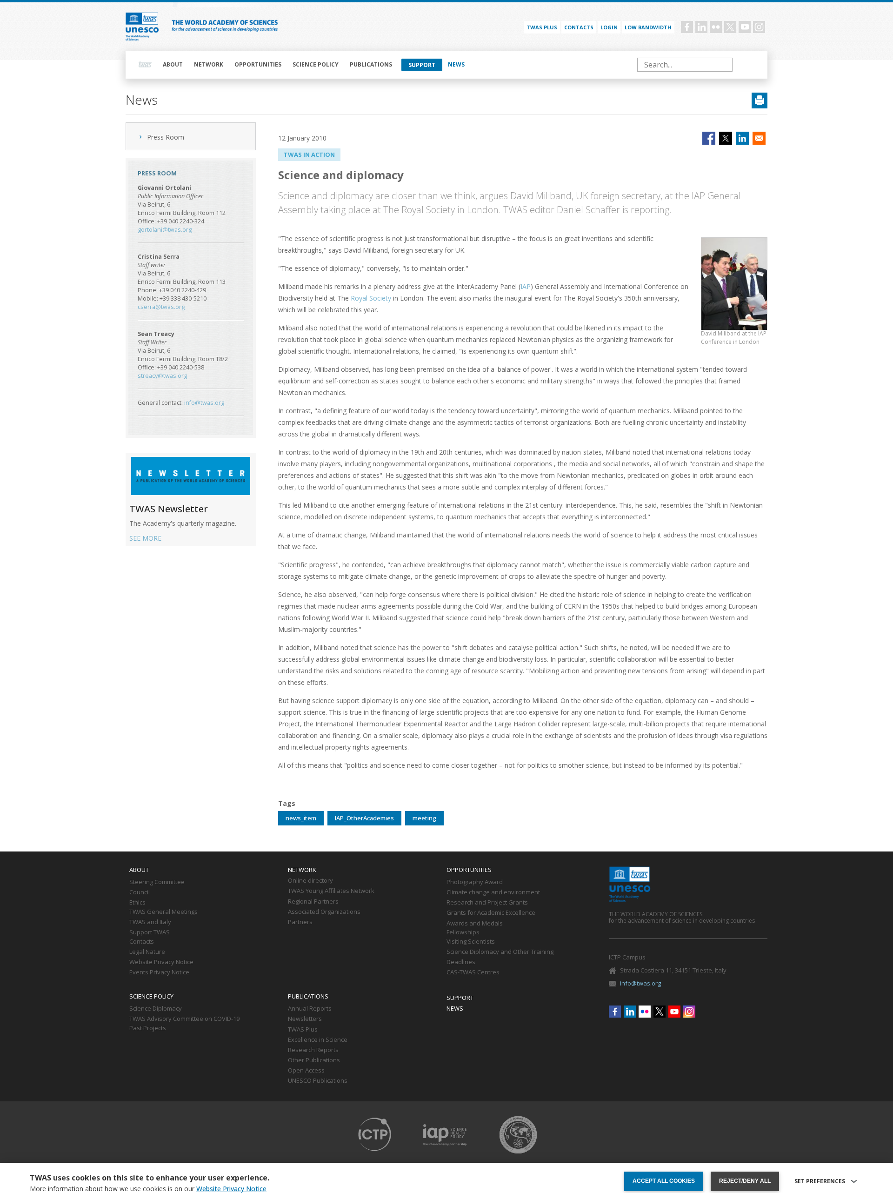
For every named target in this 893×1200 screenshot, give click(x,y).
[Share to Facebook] (708, 138)
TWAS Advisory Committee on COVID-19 (184, 1019)
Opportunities (257, 64)
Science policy (316, 64)
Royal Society (371, 298)
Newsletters (305, 1019)
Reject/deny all (745, 1181)
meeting (424, 818)
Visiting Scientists (470, 941)
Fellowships (463, 932)
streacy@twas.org (162, 376)
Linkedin (701, 27)
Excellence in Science (317, 1040)
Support (421, 65)
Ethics (137, 902)
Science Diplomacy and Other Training (499, 952)
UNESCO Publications (317, 1081)
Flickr (716, 27)
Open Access (306, 1070)
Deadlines (460, 962)
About (173, 64)
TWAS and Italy (150, 922)
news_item (301, 818)
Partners (300, 922)
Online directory (310, 881)
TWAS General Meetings (163, 912)
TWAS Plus (303, 1029)
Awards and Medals (474, 923)
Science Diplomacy (155, 1008)
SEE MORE (145, 538)
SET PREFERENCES (819, 1181)
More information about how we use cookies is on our (148, 1189)
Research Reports (313, 1050)
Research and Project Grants (487, 902)
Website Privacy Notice (161, 962)
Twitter (730, 27)
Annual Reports (310, 1008)
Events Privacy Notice (159, 972)
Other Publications (314, 1060)
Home (145, 65)
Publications (371, 64)
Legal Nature (147, 952)
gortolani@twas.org (165, 230)
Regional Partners (313, 901)
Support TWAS (149, 932)
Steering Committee (157, 882)
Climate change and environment (493, 892)
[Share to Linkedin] (742, 138)
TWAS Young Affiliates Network (331, 891)
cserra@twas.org (161, 307)
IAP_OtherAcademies (364, 818)
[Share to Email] (759, 138)
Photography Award (474, 882)
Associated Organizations (324, 912)
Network (208, 64)
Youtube (745, 27)
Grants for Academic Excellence (490, 913)
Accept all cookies (664, 1181)
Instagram (759, 27)
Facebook (687, 27)
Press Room (165, 137)
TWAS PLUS (541, 27)
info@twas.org (204, 403)
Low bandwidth (648, 27)
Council (139, 892)
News (456, 64)
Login (609, 27)
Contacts (578, 27)
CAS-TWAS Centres (473, 972)
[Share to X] (725, 138)
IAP (525, 286)
